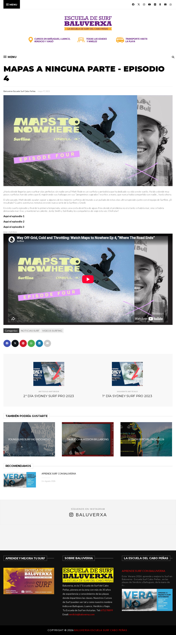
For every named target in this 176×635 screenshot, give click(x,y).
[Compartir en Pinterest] (23, 343)
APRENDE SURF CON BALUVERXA (59, 473)
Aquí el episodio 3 (13, 226)
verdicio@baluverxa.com (82, 614)
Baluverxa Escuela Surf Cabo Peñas (19, 91)
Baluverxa (91, 514)
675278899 (107, 610)
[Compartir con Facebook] (7, 343)
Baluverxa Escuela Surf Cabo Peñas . (101, 630)
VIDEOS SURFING (52, 330)
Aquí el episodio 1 (13, 216)
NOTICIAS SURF (30, 330)
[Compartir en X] (15, 343)
